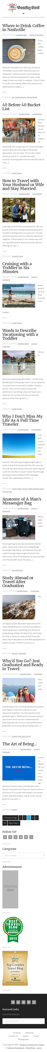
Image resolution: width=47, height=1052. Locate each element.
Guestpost (22, 653)
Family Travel (17, 173)
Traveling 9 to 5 (23, 7)
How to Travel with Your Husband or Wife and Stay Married (23, 184)
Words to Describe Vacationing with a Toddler (20, 334)
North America (20, 97)
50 (5, 823)
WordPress (30, 1048)
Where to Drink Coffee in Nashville (23, 27)
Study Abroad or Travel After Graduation (17, 581)
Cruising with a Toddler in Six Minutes (17, 267)
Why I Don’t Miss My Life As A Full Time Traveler (22, 420)
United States (32, 97)
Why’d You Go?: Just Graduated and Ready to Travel (22, 664)
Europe (14, 653)
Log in (39, 1048)
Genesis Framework (16, 1048)
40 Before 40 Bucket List (21, 106)
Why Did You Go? (24, 736)
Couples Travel (17, 256)
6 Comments (36, 429)
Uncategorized (17, 570)
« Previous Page (10, 817)
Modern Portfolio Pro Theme (32, 1044)
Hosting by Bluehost (11, 1014)
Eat (13, 97)
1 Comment (34, 591)
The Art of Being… (19, 744)
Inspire (25, 489)
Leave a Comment (36, 35)
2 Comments (37, 114)
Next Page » (14, 823)
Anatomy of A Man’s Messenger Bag (21, 501)
